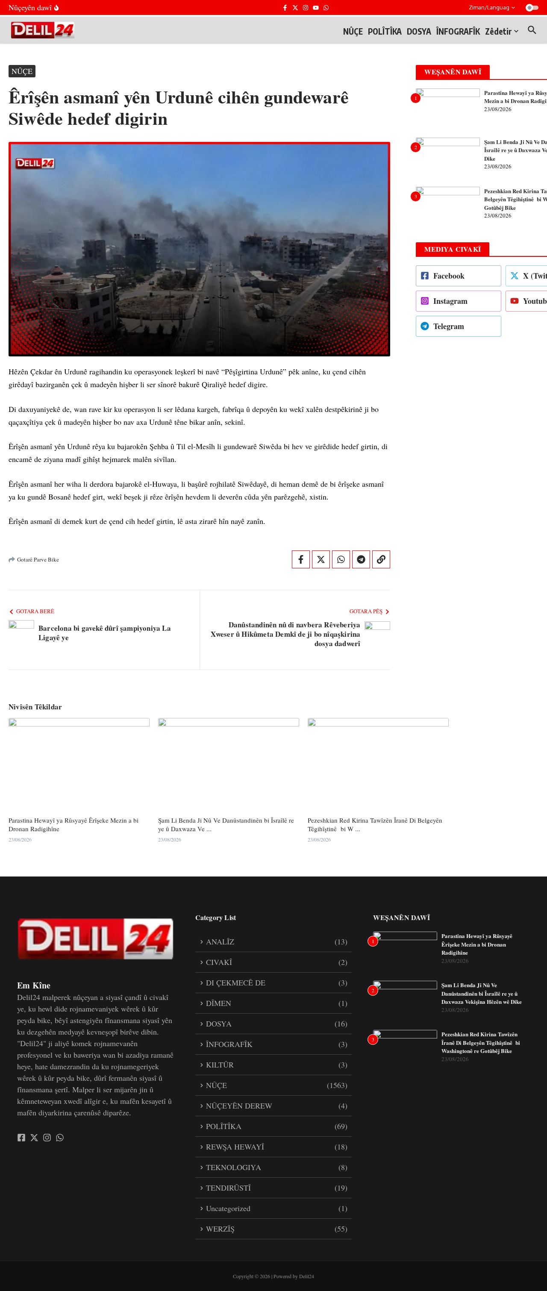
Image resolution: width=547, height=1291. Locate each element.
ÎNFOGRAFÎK (458, 31)
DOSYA (419, 31)
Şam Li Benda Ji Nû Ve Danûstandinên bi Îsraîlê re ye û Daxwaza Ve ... (226, 824)
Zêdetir (498, 31)
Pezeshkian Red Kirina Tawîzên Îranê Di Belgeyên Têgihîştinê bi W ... (375, 824)
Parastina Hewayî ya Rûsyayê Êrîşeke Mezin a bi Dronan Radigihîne (73, 824)
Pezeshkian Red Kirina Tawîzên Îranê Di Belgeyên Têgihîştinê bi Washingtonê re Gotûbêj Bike (480, 1042)
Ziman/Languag (489, 7)
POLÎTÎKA (385, 31)
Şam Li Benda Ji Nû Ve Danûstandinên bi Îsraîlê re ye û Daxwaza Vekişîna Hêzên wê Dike (481, 993)
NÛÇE (353, 31)
